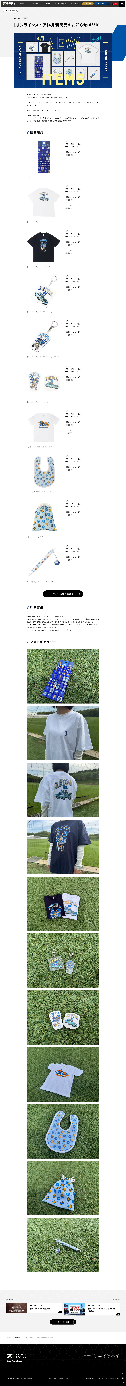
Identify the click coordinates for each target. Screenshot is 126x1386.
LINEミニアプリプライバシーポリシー (107, 1378)
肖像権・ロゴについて (72, 1378)
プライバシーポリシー (87, 1378)
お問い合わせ (52, 1378)
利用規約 (60, 1378)
